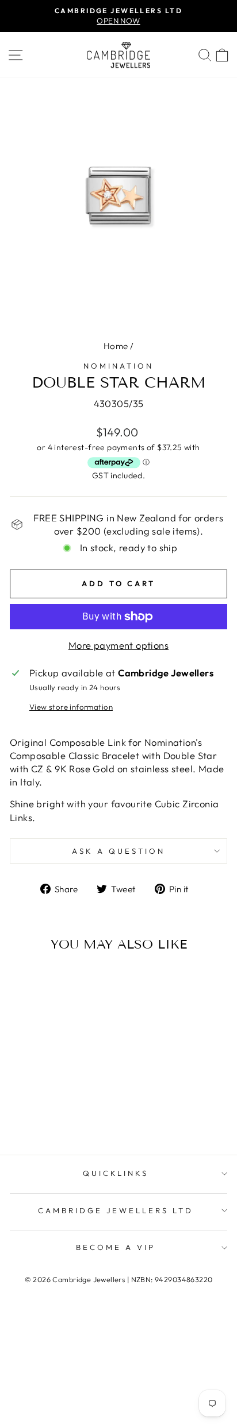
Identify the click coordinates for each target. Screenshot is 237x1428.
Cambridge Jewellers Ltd (115, 1210)
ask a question (118, 851)
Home (116, 345)
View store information (71, 706)
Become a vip (115, 1247)
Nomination (118, 365)
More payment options (118, 645)
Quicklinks (116, 1173)
